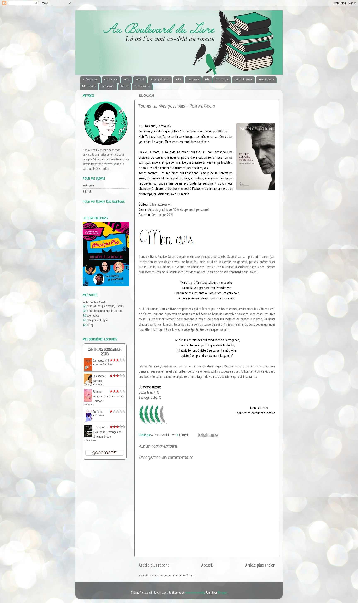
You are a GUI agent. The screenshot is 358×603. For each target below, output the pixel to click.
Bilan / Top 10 (266, 80)
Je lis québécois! (159, 80)
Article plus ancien (260, 565)
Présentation (90, 80)
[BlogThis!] (204, 435)
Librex (264, 407)
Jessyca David (99, 384)
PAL (207, 80)
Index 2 (140, 80)
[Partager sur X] (208, 435)
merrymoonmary (194, 592)
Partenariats (142, 86)
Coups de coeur (243, 80)
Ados (178, 80)
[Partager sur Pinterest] (216, 435)
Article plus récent (154, 565)
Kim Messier (90, 404)
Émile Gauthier (91, 440)
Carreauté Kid (101, 360)
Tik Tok (87, 191)
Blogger (222, 592)
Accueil (207, 565)
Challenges (222, 80)
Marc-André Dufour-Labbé (103, 364)
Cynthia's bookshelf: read (105, 352)
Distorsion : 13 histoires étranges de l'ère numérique (107, 431)
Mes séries (89, 86)
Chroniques (110, 80)
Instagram (108, 86)
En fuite (97, 411)
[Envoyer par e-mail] (200, 435)
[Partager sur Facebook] (212, 435)
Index (126, 80)
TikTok (124, 86)
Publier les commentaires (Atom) (175, 575)
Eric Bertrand (99, 415)
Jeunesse (193, 80)
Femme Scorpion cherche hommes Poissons (108, 396)
